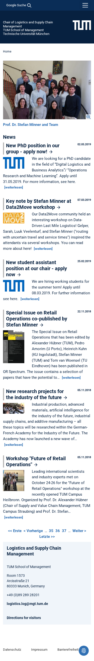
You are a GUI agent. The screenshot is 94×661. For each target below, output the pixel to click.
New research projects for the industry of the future (35, 394)
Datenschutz (12, 649)
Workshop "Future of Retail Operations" (36, 461)
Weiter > (79, 531)
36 (57, 531)
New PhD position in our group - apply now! (32, 149)
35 (51, 531)
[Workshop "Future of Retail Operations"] (15, 481)
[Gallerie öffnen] (47, 90)
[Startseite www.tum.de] (82, 25)
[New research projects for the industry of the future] (15, 408)
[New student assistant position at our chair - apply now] (15, 286)
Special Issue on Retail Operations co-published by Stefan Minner (36, 319)
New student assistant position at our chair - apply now (36, 268)
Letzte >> (47, 536)
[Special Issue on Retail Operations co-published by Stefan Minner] (15, 347)
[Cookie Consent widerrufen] (84, 651)
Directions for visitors (24, 618)
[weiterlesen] (13, 187)
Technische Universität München (26, 34)
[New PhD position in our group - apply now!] (15, 163)
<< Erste (15, 531)
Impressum (39, 649)
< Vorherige (34, 531)
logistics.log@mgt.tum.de (27, 604)
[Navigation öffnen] (85, 5)
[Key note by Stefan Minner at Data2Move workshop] (15, 218)
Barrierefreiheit (67, 649)
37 (64, 531)
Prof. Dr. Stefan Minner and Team (30, 124)
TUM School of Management (23, 30)
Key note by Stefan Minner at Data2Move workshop (38, 204)
